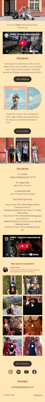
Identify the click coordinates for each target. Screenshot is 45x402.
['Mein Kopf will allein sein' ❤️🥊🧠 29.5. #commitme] (32, 346)
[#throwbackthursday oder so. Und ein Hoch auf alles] (32, 305)
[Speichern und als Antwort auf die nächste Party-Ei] (12, 285)
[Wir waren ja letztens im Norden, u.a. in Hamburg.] (12, 325)
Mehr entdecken (22, 363)
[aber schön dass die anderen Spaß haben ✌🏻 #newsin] (32, 285)
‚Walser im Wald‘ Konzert (19, 177)
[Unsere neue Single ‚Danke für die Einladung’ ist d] (12, 305)
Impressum (38, 395)
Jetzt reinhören (22, 79)
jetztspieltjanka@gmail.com (22, 387)
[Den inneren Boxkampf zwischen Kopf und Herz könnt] (12, 346)
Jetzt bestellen (22, 131)
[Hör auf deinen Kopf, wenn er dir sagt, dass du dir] (32, 325)
